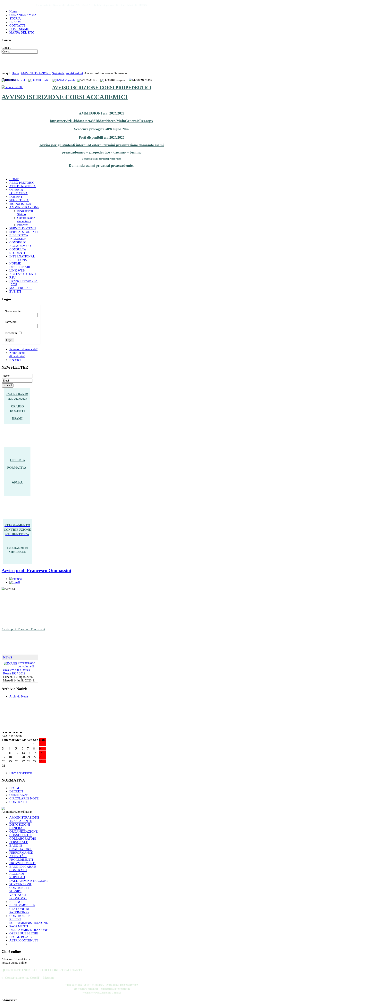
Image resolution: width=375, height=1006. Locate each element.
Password (11, 322)
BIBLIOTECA (18, 235)
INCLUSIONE (19, 238)
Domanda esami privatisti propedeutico (101, 158)
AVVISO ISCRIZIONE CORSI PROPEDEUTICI (101, 87)
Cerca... (6, 47)
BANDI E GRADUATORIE (20, 847)
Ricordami (11, 333)
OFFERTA (17, 460)
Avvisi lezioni (74, 73)
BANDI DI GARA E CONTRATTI (22, 868)
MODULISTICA (20, 203)
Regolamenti (25, 210)
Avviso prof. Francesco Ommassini (36, 570)
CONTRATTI (18, 802)
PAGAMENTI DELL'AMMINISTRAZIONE (28, 928)
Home (13, 11)
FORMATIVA (17, 467)
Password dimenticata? (23, 349)
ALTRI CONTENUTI (23, 940)
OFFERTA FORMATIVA (18, 191)
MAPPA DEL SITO (22, 32)
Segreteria (58, 73)
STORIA (15, 18)
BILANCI (15, 901)
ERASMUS (16, 22)
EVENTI (15, 291)
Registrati (15, 359)
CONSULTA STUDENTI (17, 251)
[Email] (14, 582)
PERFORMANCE (21, 852)
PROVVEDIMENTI (22, 863)
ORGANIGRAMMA (23, 15)
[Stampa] (15, 578)
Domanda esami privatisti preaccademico (102, 165)
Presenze (22, 224)
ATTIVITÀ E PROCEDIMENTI (21, 857)
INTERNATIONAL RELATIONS (22, 258)
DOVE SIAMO (19, 29)
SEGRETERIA (19, 200)
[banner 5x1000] (12, 87)
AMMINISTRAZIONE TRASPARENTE (24, 819)
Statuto (21, 214)
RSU (12, 277)
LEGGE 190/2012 (20, 937)
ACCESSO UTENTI (22, 274)
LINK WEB (17, 270)
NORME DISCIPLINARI (19, 265)
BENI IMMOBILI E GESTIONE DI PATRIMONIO (22, 909)
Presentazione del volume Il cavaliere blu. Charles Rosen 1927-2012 (19, 668)
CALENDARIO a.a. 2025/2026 (17, 396)
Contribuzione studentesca (26, 219)
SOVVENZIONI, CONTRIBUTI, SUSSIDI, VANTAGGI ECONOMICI (20, 891)
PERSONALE (18, 842)
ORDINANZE (18, 795)
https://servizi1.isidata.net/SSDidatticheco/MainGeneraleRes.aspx (101, 121)
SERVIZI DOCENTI (22, 228)
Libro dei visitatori (20, 772)
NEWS (7, 657)
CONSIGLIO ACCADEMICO (20, 244)
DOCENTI (16, 196)
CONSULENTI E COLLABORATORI (22, 836)
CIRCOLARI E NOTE (24, 798)
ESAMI (17, 418)
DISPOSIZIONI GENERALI (19, 826)
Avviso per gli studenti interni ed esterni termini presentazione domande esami (101, 145)
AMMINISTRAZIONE (36, 73)
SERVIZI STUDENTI (23, 231)
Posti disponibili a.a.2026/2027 (101, 137)
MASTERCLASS (20, 288)
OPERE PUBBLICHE (23, 933)
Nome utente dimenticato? (17, 354)
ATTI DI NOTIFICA (22, 186)
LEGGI (14, 788)
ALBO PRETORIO (22, 182)
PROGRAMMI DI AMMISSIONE (17, 550)
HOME (14, 179)
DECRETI (16, 791)
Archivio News (18, 696)
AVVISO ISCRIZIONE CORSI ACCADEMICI (65, 96)
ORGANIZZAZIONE (23, 831)
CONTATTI (17, 25)
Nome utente (13, 311)
